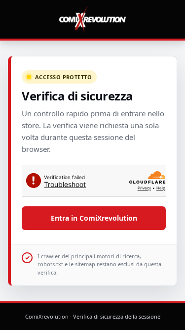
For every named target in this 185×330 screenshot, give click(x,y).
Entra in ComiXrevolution (94, 218)
